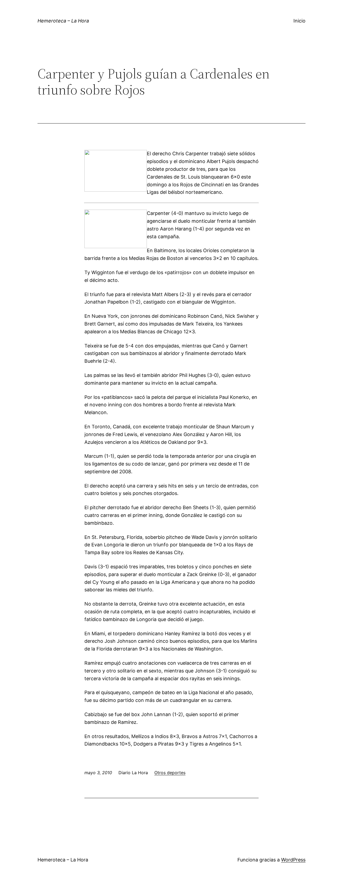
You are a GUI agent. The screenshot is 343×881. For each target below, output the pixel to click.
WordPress (293, 860)
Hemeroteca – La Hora (63, 21)
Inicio (299, 21)
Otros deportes (169, 772)
